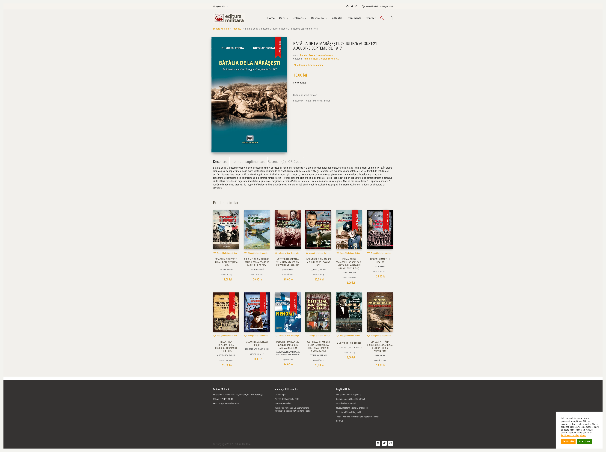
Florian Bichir (349, 272)
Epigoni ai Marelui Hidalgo (380, 261)
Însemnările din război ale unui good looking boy (318, 262)
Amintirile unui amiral (349, 343)
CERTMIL (340, 421)
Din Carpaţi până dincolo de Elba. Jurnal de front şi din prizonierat (380, 346)
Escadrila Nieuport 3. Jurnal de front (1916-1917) (226, 262)
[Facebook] (378, 443)
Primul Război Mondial (315, 58)
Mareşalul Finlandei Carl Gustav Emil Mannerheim (288, 353)
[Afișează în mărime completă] (217, 42)
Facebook (298, 100)
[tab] (221, 161)
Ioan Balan (380, 355)
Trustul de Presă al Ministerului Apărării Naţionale (358, 416)
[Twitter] (384, 443)
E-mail (327, 100)
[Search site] (382, 18)
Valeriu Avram (226, 269)
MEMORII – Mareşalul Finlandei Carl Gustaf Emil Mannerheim (288, 344)
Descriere (220, 161)
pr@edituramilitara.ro (229, 403)
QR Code (294, 161)
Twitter (308, 100)
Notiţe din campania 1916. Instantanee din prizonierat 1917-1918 (287, 262)
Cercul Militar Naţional (346, 403)
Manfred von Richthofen (257, 349)
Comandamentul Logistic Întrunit (350, 399)
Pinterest (318, 100)
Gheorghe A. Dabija (226, 355)
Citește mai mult (349, 278)
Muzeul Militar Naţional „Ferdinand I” (352, 408)
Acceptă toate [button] (584, 441)
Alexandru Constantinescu (349, 347)
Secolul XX (333, 58)
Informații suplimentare (247, 161)
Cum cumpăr (280, 394)
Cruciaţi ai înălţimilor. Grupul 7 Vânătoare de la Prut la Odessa (257, 262)
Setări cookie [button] (568, 441)
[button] (308, 65)
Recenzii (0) (277, 161)
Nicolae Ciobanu (324, 55)
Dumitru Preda (307, 55)
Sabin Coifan (287, 269)
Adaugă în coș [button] (226, 275)
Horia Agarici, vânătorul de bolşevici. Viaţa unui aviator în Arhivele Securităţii (349, 264)
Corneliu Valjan (318, 269)
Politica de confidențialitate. (573, 435)
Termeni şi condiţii (283, 403)
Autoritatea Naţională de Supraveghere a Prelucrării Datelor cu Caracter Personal (293, 409)
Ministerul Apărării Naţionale (348, 394)
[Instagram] (390, 443)
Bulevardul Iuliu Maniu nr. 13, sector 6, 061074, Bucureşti (238, 394)
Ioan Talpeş (380, 266)
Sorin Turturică (257, 269)
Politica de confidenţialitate (287, 399)
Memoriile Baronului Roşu (257, 343)
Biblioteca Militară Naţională (348, 412)
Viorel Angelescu (318, 355)
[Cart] (391, 18)
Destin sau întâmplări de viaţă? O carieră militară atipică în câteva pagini (318, 346)
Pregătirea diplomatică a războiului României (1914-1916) (226, 346)
